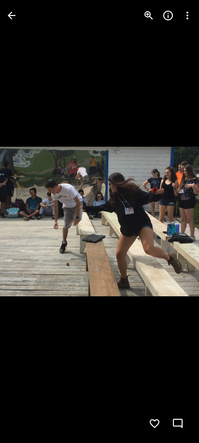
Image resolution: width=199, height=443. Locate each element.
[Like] (154, 423)
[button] (27, 221)
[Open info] (168, 15)
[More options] (187, 15)
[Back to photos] (11, 15)
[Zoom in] (148, 15)
